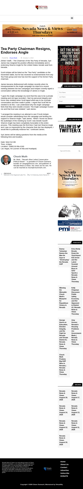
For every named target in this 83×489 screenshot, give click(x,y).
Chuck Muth (14, 58)
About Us (64, 464)
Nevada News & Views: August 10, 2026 (63, 440)
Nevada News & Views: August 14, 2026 (63, 410)
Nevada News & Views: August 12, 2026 (63, 425)
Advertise (64, 470)
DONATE (64, 476)
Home (62, 462)
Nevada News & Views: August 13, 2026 (75, 410)
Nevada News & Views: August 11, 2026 (75, 425)
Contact (63, 467)
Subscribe (64, 473)
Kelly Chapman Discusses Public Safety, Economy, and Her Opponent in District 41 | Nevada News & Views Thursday (75, 301)
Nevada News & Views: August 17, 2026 (75, 395)
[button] (72, 18)
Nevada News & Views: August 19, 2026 (63, 395)
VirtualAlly (59, 484)
